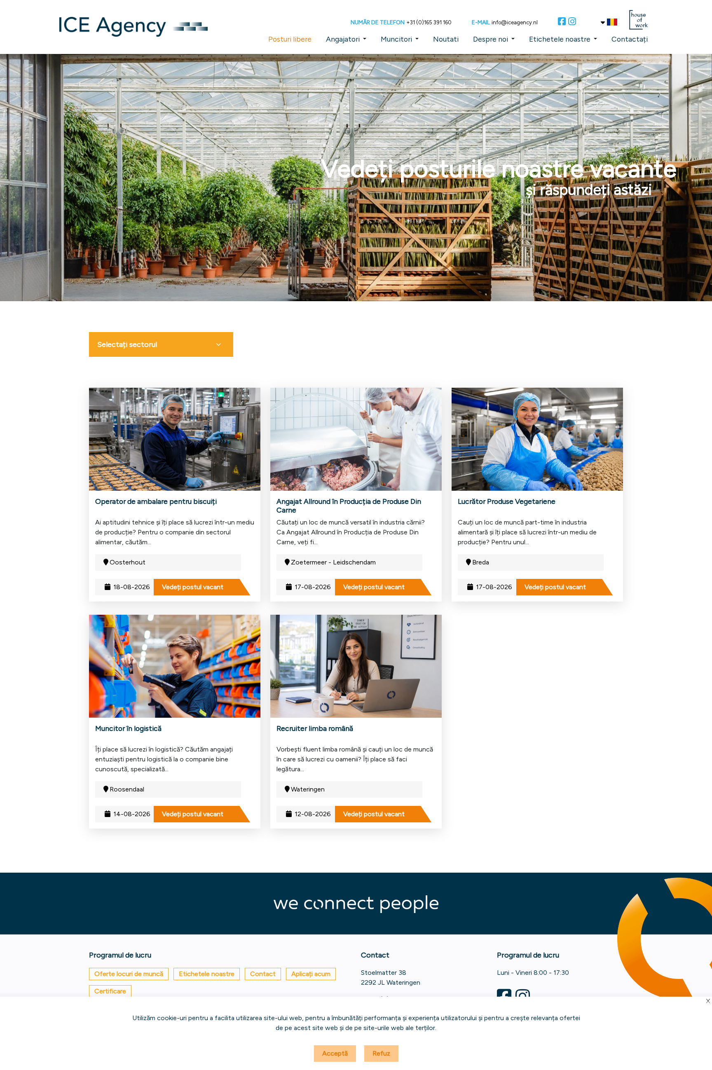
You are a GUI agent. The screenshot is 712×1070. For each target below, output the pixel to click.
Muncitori (396, 39)
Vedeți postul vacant (192, 587)
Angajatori (343, 39)
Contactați (629, 39)
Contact (263, 974)
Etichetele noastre (559, 39)
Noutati (446, 39)
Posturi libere (290, 39)
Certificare (110, 991)
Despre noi (490, 39)
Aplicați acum (310, 974)
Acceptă (335, 1053)
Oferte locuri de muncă (128, 974)
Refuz (381, 1053)
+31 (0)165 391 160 (429, 22)
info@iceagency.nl (515, 22)
